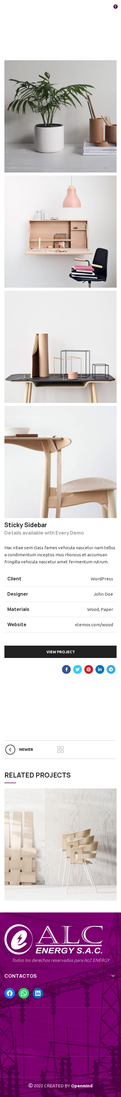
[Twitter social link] (77, 669)
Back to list (60, 749)
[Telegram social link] (111, 669)
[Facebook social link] (66, 669)
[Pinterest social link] (88, 669)
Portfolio (38, 40)
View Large (112, 792)
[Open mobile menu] (6, 9)
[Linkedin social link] (99, 669)
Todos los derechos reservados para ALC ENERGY (60, 960)
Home (18, 40)
